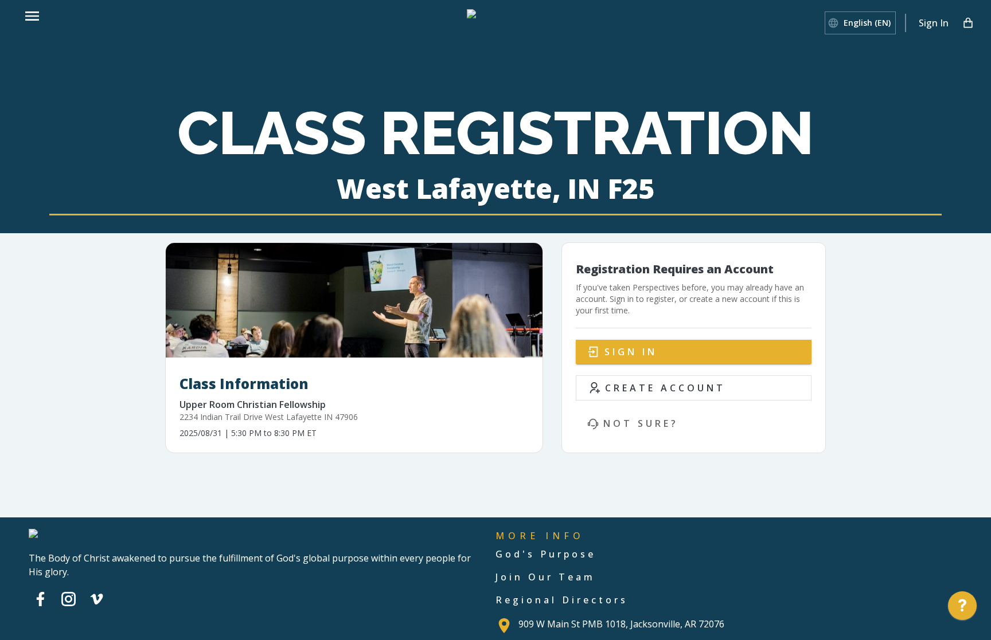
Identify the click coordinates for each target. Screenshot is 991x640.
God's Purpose (546, 554)
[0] (968, 22)
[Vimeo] (96, 598)
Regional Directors (562, 600)
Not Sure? (640, 423)
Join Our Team (545, 577)
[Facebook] (40, 598)
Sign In (934, 23)
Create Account (665, 388)
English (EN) (867, 22)
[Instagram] (68, 598)
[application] (962, 608)
